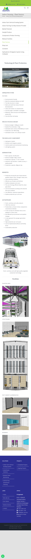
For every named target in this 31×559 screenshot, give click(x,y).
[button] (3, 77)
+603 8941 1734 (22, 510)
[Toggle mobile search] (25, 8)
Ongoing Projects (22, 468)
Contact (5, 508)
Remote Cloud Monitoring (6, 476)
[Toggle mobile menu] (28, 8)
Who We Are (6, 498)
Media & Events (7, 505)
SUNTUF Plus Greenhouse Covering (6, 482)
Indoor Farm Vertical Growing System (12, 22)
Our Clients (6, 501)
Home (4, 494)
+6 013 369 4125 (16, 1)
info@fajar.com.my (23, 512)
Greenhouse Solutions (6, 471)
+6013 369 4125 (22, 508)
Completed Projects (22, 464)
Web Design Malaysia (13, 528)
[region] (15, 78)
